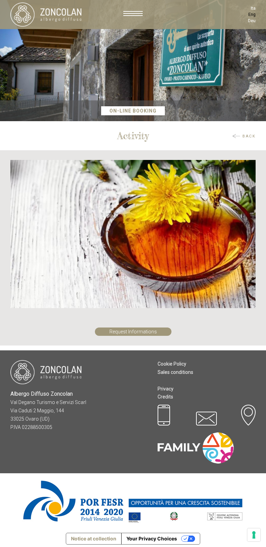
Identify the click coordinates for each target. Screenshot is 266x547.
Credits (165, 397)
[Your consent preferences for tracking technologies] (253, 534)
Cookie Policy (172, 364)
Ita (253, 8)
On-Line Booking (133, 111)
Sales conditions (175, 372)
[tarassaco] (133, 233)
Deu (252, 20)
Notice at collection (93, 538)
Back (249, 136)
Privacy (166, 389)
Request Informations (133, 331)
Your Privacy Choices (151, 538)
